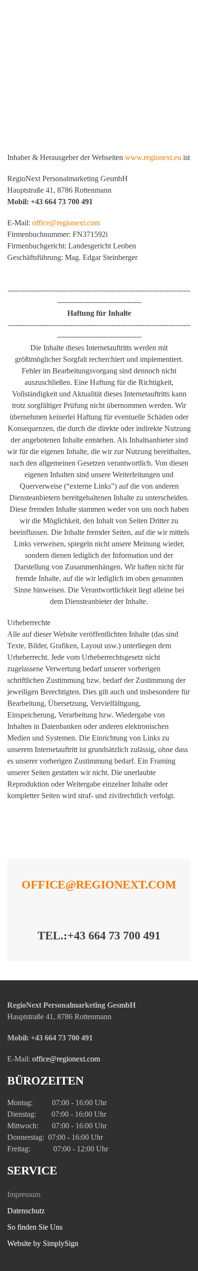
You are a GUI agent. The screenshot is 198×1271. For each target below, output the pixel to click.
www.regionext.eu (153, 157)
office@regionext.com (99, 884)
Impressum (23, 1194)
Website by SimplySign (42, 1243)
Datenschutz (26, 1211)
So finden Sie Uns (34, 1227)
